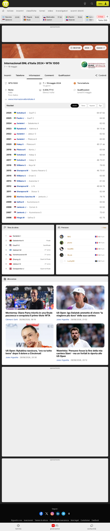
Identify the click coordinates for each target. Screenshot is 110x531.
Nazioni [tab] (92, 105)
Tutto (102, 20)
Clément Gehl (12, 319)
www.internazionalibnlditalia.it (21, 99)
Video (50, 11)
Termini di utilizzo (41, 520)
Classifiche (31, 11)
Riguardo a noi (16, 520)
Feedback (95, 520)
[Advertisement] (55, 34)
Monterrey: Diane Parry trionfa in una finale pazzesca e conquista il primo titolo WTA (29, 314)
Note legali (75, 520)
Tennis (18, 529)
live (100, 16)
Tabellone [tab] (20, 75)
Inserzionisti (28, 520)
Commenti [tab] (49, 75)
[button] (92, 3)
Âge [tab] (100, 105)
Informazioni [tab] (34, 75)
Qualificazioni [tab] (64, 75)
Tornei (42, 11)
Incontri (20, 11)
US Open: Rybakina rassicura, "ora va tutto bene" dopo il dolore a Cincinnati (29, 352)
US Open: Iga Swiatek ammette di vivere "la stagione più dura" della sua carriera (79, 314)
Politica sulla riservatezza (59, 520)
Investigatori (62, 11)
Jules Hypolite (62, 319)
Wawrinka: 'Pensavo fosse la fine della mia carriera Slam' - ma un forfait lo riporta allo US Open (79, 353)
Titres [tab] (83, 105)
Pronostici (55, 529)
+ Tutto (104, 228)
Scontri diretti (77, 11)
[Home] (3, 10)
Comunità (91, 529)
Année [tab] (74, 105)
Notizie (10, 11)
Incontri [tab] (7, 75)
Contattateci (85, 520)
